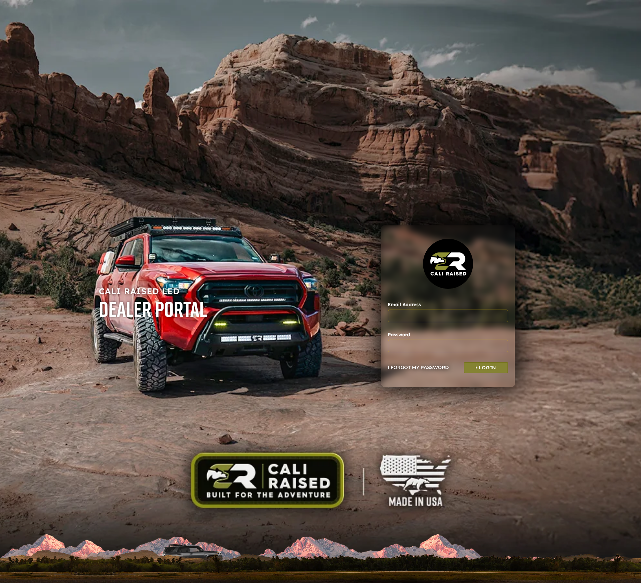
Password (399, 334)
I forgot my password (418, 367)
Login (486, 368)
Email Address (404, 304)
